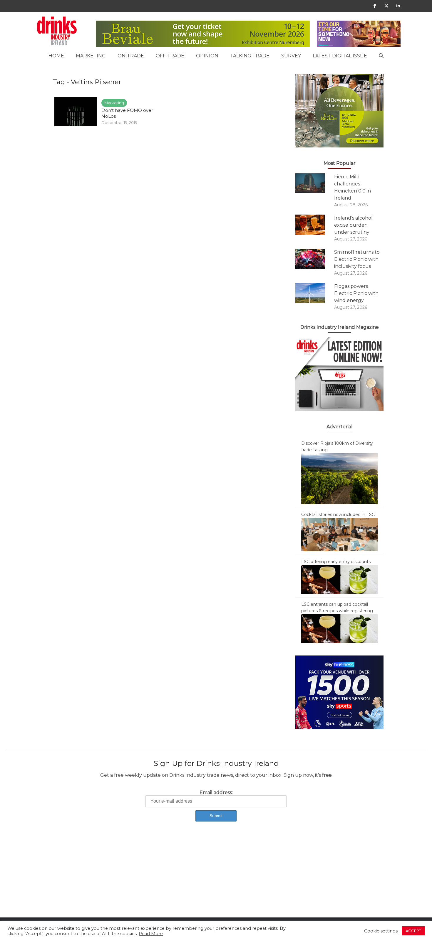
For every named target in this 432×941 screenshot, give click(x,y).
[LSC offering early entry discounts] (339, 579)
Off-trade (170, 56)
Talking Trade (249, 56)
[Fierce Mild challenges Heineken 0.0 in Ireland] (314, 183)
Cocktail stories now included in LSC (338, 514)
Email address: (216, 792)
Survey (291, 56)
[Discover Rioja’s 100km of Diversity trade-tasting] (339, 478)
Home (56, 56)
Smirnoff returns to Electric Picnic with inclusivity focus (357, 259)
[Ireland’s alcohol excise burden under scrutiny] (314, 225)
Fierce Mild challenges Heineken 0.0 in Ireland (352, 187)
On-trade (131, 56)
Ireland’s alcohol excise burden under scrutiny (353, 225)
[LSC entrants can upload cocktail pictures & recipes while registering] (339, 628)
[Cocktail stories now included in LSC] (339, 534)
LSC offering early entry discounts (336, 561)
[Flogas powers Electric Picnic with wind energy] (314, 293)
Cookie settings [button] (381, 931)
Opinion (207, 56)
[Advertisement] (176, 876)
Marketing (91, 56)
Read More (151, 933)
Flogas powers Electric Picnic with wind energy (356, 293)
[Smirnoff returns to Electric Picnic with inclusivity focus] (314, 259)
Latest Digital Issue (340, 56)
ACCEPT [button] (413, 930)
